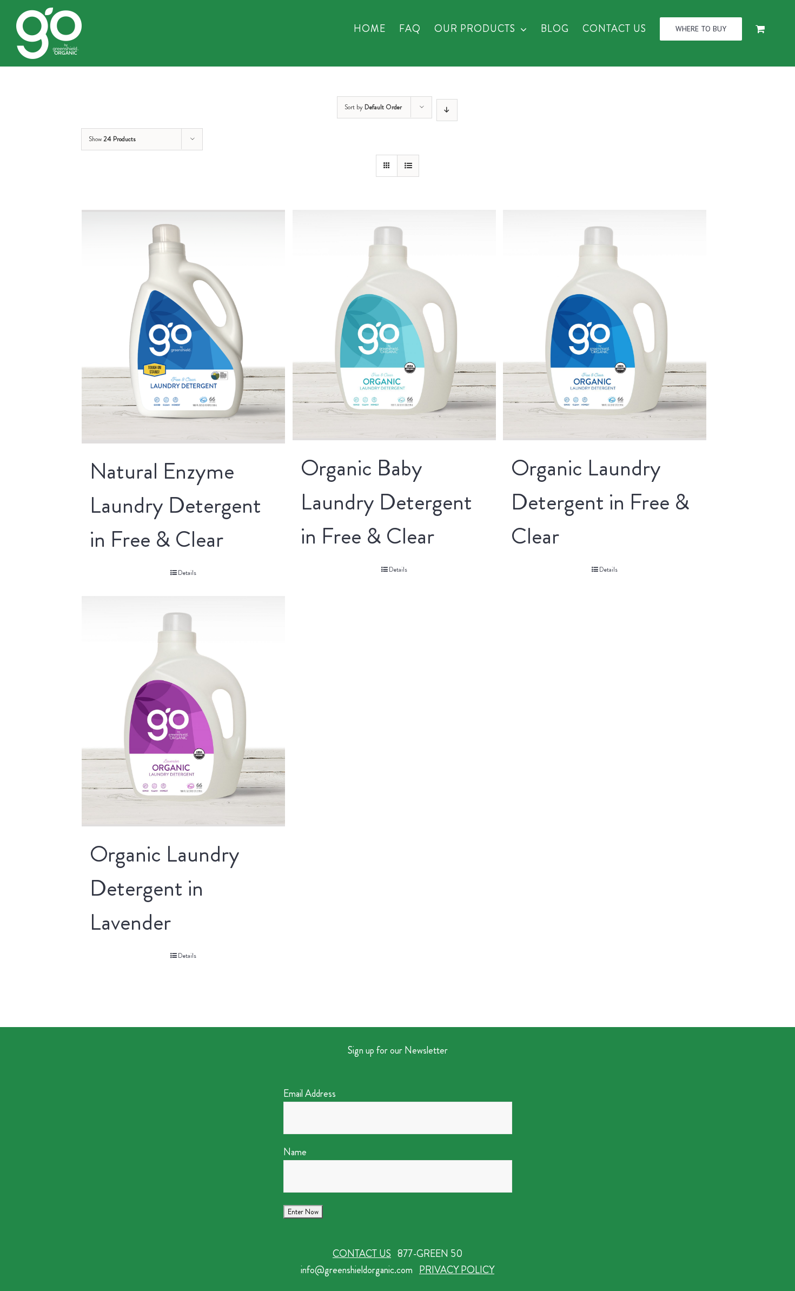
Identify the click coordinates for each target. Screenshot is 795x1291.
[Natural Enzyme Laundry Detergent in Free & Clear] (183, 326)
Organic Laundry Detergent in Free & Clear (600, 502)
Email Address (309, 1094)
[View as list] (408, 165)
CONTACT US (362, 1254)
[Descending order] (447, 110)
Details (187, 573)
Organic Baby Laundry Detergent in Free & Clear (386, 502)
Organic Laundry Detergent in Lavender (165, 888)
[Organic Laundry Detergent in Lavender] (183, 711)
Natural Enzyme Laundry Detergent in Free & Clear (175, 505)
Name (295, 1152)
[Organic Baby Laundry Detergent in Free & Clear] (394, 325)
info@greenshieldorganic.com (357, 1270)
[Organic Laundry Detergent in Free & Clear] (604, 325)
